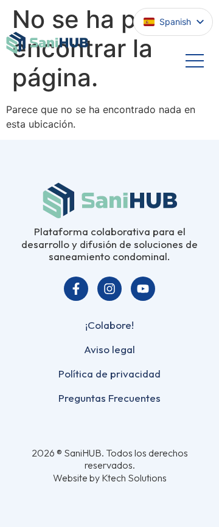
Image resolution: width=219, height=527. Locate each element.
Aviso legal (109, 349)
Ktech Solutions (134, 478)
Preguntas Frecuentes (109, 397)
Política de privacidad (109, 373)
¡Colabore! (109, 325)
